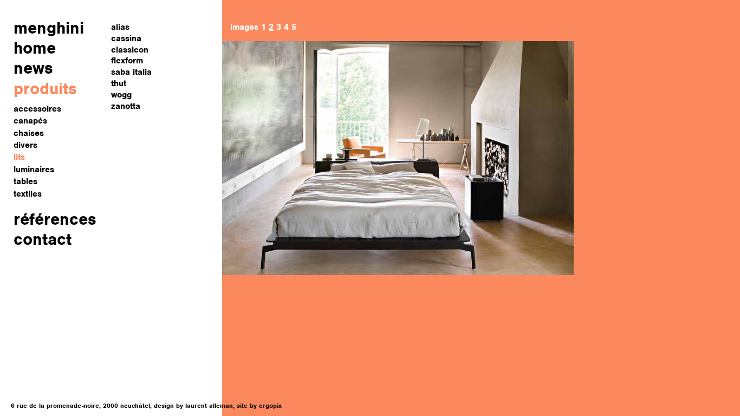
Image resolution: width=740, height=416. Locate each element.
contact (43, 239)
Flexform (127, 60)
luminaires (34, 169)
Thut (118, 83)
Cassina (126, 38)
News (33, 68)
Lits (19, 157)
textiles (28, 193)
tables (25, 181)
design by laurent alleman (193, 405)
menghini (49, 28)
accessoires (37, 108)
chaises (29, 133)
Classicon (129, 49)
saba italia (131, 72)
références (55, 219)
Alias (120, 27)
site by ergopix (259, 405)
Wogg (121, 94)
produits (45, 89)
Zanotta (125, 106)
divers (25, 145)
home (35, 48)
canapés (30, 120)
